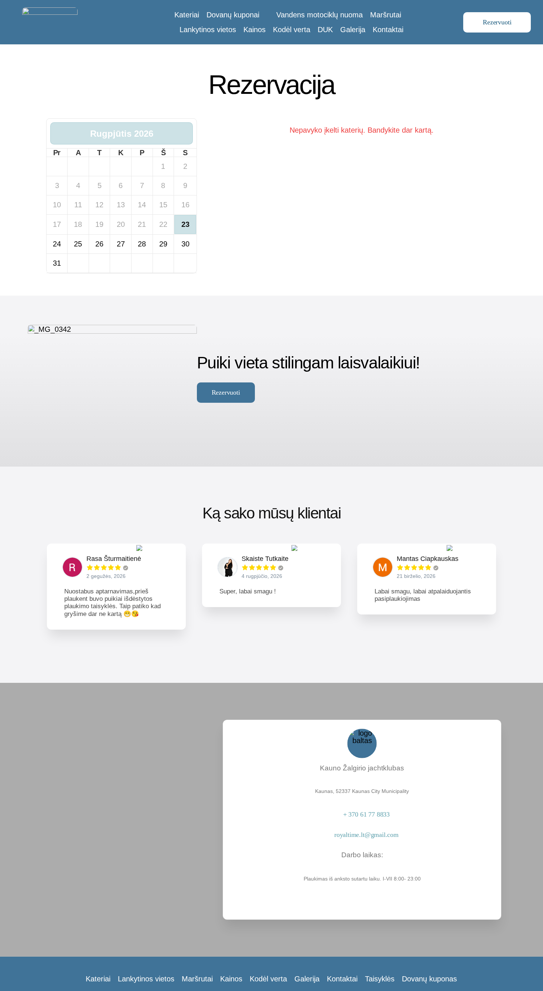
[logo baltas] (50, 11)
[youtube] (374, 893)
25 (78, 244)
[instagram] (362, 893)
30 (185, 244)
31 (57, 263)
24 (57, 244)
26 (99, 244)
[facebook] (349, 893)
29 (163, 244)
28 (142, 244)
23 (185, 224)
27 (121, 244)
